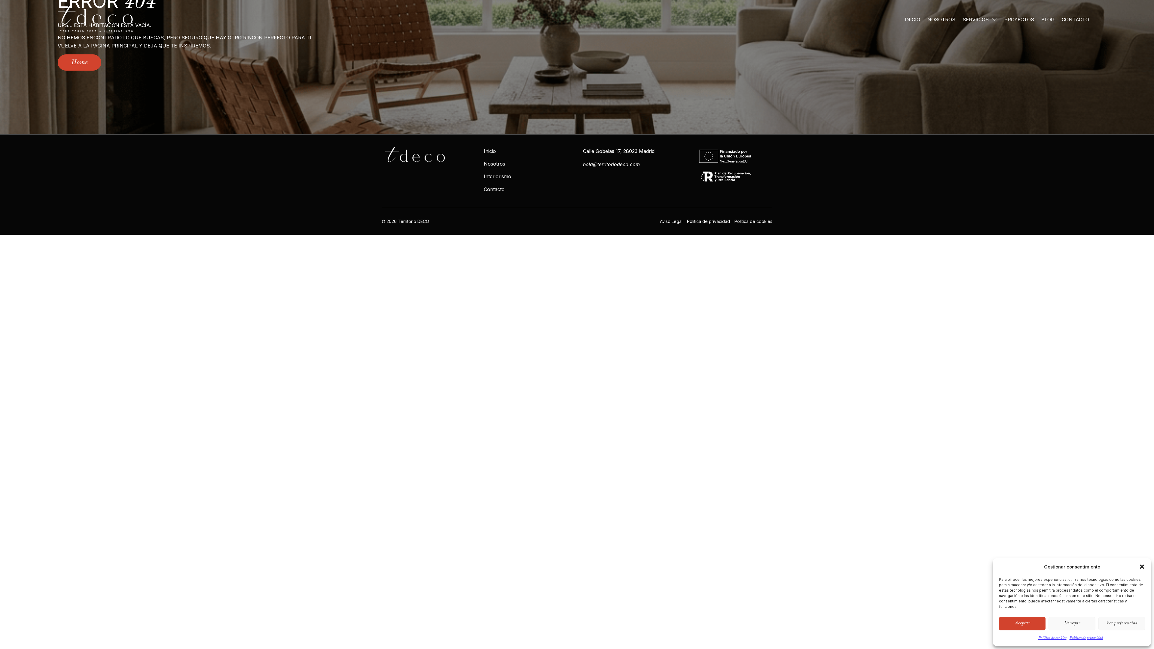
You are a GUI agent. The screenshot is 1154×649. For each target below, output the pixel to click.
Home (79, 62)
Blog (1048, 20)
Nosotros (941, 20)
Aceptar (1022, 623)
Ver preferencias (1121, 623)
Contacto (1075, 20)
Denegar (1072, 623)
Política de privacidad (1086, 638)
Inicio (912, 20)
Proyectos (1019, 20)
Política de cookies (1052, 638)
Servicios (976, 20)
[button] (1142, 567)
